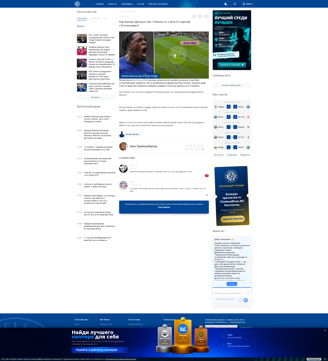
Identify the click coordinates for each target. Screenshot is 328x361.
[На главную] (77, 4)
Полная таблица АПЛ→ (232, 85)
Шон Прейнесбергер (143, 146)
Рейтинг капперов (157, 3)
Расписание (232, 155)
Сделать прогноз (232, 219)
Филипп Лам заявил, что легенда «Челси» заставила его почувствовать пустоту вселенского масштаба (99, 199)
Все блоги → (96, 97)
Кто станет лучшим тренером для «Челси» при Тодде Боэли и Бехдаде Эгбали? (101, 39)
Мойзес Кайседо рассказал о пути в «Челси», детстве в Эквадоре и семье (97, 119)
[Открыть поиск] (234, 4)
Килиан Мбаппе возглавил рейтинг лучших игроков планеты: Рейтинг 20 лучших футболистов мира (97, 134)
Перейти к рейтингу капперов (99, 350)
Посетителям (134, 319)
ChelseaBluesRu (81, 319)
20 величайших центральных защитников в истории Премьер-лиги (97, 161)
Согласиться (314, 359)
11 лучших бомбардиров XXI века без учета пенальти (97, 238)
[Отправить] (245, 300)
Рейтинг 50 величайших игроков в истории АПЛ (99, 173)
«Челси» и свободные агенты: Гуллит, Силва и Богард (98, 185)
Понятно (232, 284)
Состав (140, 3)
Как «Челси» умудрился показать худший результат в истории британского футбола (100, 75)
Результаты (245, 155)
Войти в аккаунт (164, 210)
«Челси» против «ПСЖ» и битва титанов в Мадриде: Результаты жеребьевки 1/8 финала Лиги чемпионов (102, 63)
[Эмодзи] (240, 300)
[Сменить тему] (225, 4)
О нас (76, 324)
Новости (112, 3)
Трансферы (127, 3)
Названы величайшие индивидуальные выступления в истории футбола (99, 226)
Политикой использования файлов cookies (120, 359)
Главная (100, 3)
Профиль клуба (106, 324)
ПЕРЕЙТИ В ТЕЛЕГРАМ (230, 65)
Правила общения (135, 324)
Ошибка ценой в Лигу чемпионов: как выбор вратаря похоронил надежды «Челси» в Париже (102, 51)
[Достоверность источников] (202, 148)
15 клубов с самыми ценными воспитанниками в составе (98, 148)
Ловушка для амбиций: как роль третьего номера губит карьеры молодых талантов (102, 87)
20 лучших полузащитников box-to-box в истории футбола (98, 213)
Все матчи (219, 155)
